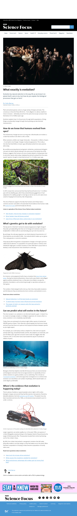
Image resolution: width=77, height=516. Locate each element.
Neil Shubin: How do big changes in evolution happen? (23, 214)
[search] (72, 27)
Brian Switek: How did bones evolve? (17, 216)
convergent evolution (9, 377)
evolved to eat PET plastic (26, 396)
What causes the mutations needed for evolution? (21, 458)
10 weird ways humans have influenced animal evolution (24, 301)
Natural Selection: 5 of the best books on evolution (22, 299)
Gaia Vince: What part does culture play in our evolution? (24, 219)
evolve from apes (10, 206)
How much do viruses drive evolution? (18, 455)
